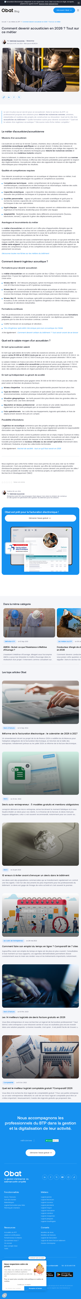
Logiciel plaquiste (47, 1219)
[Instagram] (68, 1177)
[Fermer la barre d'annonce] (78, 3)
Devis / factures (10, 1197)
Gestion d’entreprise (48, 1243)
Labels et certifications (12, 1235)
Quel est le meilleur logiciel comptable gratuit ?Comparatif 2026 (37, 1088)
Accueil (4, 21)
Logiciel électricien (47, 1200)
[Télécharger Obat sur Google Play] (64, 1274)
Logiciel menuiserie (48, 1210)
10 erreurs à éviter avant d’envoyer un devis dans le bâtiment (35, 875)
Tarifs (6, 1248)
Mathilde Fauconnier (17, 41)
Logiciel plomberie (47, 1205)
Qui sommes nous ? (11, 1240)
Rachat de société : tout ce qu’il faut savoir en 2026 (39, 448)
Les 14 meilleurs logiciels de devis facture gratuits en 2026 (33, 1017)
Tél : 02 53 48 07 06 (68, 1265)
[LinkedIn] (44, 1177)
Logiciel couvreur (47, 1202)
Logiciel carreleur (47, 1213)
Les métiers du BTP (14, 21)
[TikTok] (74, 1177)
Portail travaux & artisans (13, 1238)
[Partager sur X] (19, 97)
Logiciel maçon (46, 1208)
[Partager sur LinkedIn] (9, 97)
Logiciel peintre (46, 1197)
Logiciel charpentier (48, 1216)
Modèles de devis (47, 1232)
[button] (40, 518)
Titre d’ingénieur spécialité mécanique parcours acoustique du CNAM (33, 328)
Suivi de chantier (10, 1200)
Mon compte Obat (10, 1246)
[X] (56, 1177)
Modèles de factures (48, 1235)
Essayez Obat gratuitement (48, 4)
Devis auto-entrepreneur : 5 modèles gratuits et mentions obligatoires (40, 804)
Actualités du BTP (10, 1232)
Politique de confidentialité (49, 1265)
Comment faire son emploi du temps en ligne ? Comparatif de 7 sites (40, 946)
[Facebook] (50, 1177)
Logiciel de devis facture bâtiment (53, 1240)
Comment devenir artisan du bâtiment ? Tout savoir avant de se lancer (47, 332)
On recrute (8, 1243)
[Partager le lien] (4, 97)
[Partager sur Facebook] (14, 97)
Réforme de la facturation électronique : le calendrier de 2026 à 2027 (39, 734)
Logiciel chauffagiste (48, 1221)
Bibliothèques (9, 1202)
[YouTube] (62, 1177)
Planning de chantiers (12, 1208)
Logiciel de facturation (49, 1238)
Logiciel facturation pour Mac (14, 1205)
